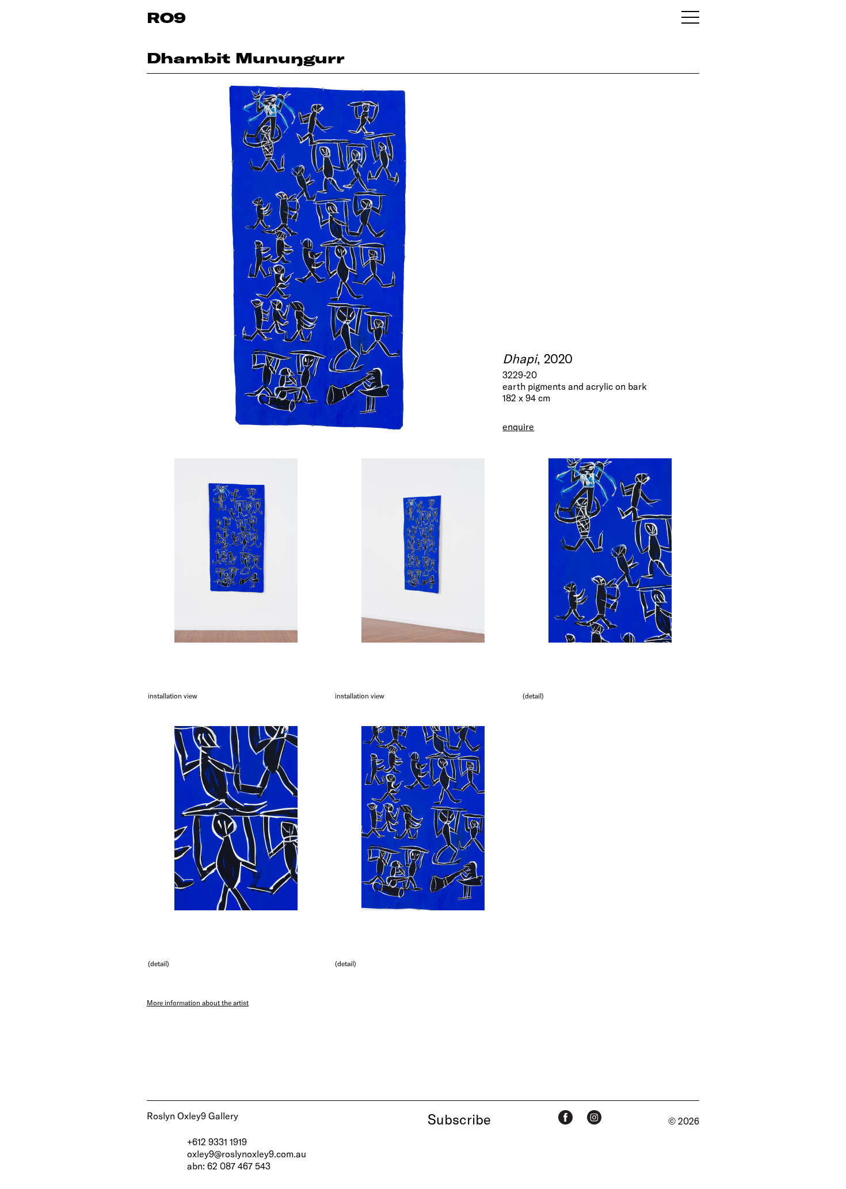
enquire (518, 426)
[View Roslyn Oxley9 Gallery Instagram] (594, 1117)
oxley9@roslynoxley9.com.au (246, 1153)
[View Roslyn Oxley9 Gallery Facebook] (565, 1117)
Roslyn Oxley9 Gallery (192, 1115)
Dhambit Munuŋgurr (246, 57)
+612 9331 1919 (217, 1141)
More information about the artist (198, 1002)
